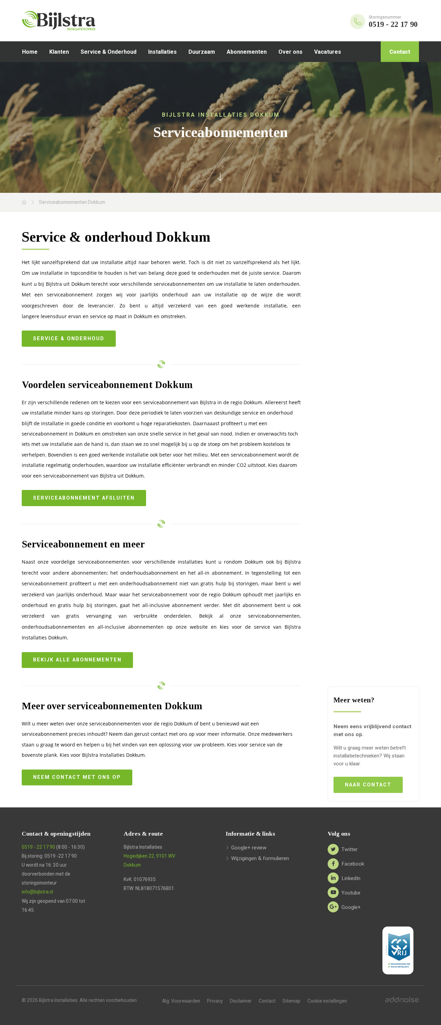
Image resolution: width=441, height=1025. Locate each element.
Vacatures (327, 52)
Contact (399, 52)
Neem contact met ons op (77, 777)
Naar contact (368, 785)
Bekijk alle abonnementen (77, 660)
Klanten (59, 52)
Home (30, 52)
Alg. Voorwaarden (181, 1001)
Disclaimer (241, 1001)
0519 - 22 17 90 (38, 847)
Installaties (162, 52)
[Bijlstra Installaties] (77, 20)
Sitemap (291, 1001)
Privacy (215, 1001)
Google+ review (249, 848)
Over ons (290, 52)
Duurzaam (201, 52)
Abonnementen (247, 52)
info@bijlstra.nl (37, 892)
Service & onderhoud (68, 339)
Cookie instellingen (327, 1001)
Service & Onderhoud (108, 52)
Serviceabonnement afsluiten (84, 498)
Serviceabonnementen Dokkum (72, 202)
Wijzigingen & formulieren (260, 858)
